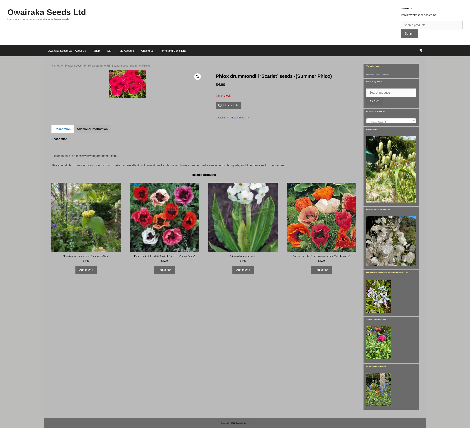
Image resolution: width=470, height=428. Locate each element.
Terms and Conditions (173, 50)
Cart (109, 50)
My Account (127, 50)
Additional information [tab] (92, 129)
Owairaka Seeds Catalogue (378, 74)
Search (409, 33)
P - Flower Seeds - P (73, 65)
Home (55, 65)
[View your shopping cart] (420, 50)
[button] (197, 76)
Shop (96, 50)
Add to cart (86, 269)
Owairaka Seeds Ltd (46, 12)
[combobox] (391, 120)
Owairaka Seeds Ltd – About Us (67, 50)
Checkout (147, 50)
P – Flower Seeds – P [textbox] (390, 122)
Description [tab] (63, 129)
